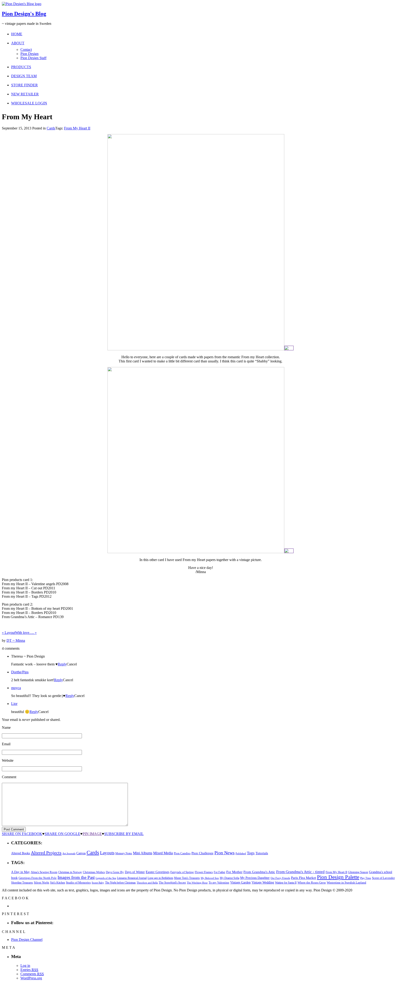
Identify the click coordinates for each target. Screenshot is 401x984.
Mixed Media (163, 853)
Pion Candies (182, 853)
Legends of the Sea (106, 878)
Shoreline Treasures (22, 882)
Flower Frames (204, 872)
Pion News (224, 852)
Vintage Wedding (263, 882)
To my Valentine (219, 882)
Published (241, 853)
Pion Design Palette (338, 877)
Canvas (81, 853)
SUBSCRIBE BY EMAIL (124, 834)
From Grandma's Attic (259, 872)
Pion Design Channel (26, 940)
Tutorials (261, 853)
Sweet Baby (98, 882)
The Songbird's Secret (172, 882)
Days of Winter (135, 872)
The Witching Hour (197, 882)
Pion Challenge (202, 853)
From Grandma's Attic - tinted (300, 872)
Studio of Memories (78, 882)
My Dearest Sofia (229, 878)
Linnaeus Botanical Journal (132, 878)
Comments (32, 974)
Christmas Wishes (94, 872)
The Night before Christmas (120, 882)
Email (6, 744)
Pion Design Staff (33, 58)
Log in (25, 966)
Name (6, 727)
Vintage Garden (240, 882)
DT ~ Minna (15, 640)
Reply (62, 664)
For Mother (234, 872)
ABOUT (17, 43)
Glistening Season (358, 872)
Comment (9, 777)
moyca (16, 688)
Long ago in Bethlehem (160, 878)
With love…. (26, 633)
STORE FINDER (24, 85)
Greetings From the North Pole (38, 878)
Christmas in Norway (70, 872)
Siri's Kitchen (57, 882)
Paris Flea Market (303, 878)
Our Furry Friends (280, 878)
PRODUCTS (21, 67)
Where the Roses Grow (312, 882)
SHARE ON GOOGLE (62, 834)
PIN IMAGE (92, 834)
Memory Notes (123, 853)
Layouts (107, 852)
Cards (51, 128)
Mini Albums (142, 853)
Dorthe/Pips (20, 672)
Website (7, 760)
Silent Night (41, 882)
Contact (26, 50)
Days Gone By (115, 872)
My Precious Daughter (255, 878)
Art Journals (68, 853)
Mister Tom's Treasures (187, 878)
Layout (8, 633)
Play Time (365, 878)
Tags (251, 853)
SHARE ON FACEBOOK (22, 834)
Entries (29, 970)
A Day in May (20, 872)
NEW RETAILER (25, 94)
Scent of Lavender (383, 878)
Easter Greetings (157, 872)
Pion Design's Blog (24, 14)
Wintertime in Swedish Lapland (346, 882)
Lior (14, 704)
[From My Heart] (195, 349)
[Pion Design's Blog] (21, 4)
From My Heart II (77, 128)
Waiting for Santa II (286, 882)
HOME (16, 34)
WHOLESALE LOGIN (29, 103)
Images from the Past (76, 877)
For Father (219, 872)
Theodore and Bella (147, 882)
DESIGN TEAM (24, 76)
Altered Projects (46, 852)
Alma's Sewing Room (44, 872)
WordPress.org (31, 978)
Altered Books (20, 853)
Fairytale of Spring (182, 872)
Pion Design (29, 54)
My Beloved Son (210, 878)
